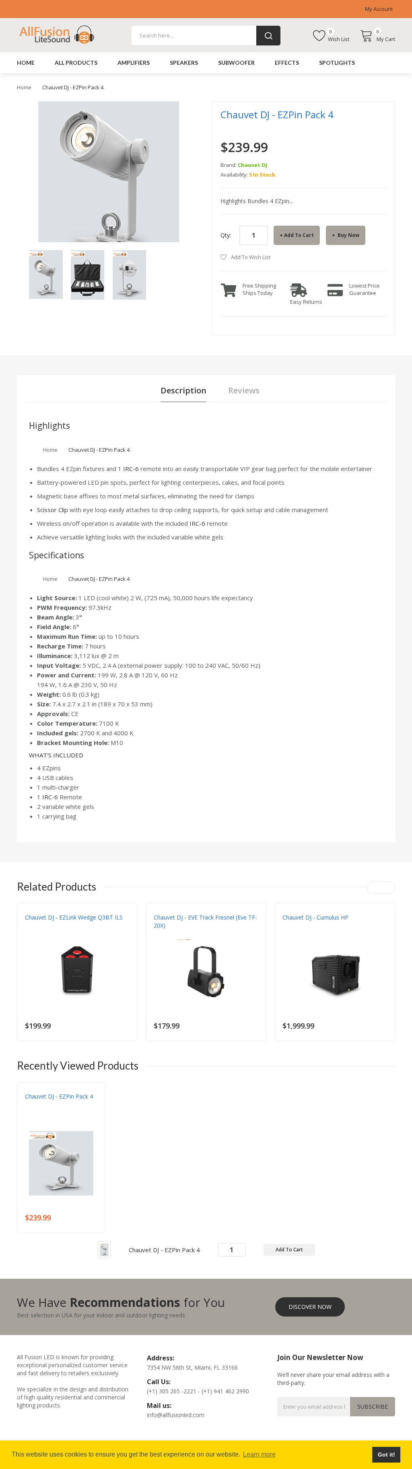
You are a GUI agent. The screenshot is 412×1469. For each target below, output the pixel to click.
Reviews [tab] (244, 390)
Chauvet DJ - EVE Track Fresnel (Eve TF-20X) (205, 921)
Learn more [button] (259, 1454)
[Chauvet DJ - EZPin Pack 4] (46, 274)
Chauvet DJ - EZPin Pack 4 (59, 1096)
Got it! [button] (386, 1454)
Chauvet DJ (252, 165)
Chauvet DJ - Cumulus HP (315, 917)
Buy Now (347, 235)
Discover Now (310, 1307)
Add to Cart (299, 235)
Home (24, 87)
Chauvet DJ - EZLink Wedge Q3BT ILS (74, 917)
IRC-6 (131, 469)
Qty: (225, 235)
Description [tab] (183, 390)
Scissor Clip (52, 510)
